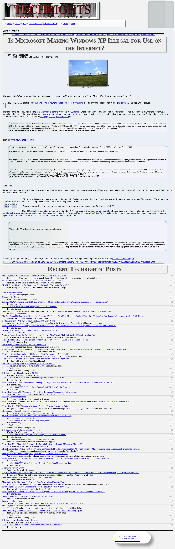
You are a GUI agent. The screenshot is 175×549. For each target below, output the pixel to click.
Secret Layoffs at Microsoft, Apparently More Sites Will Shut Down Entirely (33, 280)
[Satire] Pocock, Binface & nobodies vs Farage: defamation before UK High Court (35, 359)
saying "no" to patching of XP (56, 116)
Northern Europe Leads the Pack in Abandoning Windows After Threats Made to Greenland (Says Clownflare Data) (49, 335)
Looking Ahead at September (14, 397)
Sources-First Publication (12, 292)
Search (65, 24)
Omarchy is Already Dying (13, 468)
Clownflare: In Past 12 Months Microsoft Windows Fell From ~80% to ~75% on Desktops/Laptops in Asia (45, 340)
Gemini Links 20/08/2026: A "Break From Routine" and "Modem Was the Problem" (36, 387)
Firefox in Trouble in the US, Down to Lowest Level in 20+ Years (28, 439)
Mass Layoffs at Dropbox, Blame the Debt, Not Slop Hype (26, 506)
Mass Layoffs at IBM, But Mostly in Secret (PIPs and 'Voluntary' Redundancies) (34, 276)
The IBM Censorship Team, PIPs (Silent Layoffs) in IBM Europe (28, 363)
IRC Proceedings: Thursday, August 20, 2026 (20, 373)
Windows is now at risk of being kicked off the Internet (63, 103)
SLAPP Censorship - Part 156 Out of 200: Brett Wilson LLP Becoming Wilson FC (35, 285)
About (17, 24)
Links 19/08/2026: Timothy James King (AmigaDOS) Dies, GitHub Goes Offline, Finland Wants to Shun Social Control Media (53, 491)
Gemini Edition (35, 24)
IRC (24, 24)
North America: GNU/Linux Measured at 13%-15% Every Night (28, 321)
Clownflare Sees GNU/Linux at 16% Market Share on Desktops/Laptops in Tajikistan (36, 406)
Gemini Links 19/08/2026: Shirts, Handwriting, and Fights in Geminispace (32, 525)
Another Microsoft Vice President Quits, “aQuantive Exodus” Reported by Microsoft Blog (115, 35)
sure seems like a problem (100, 211)
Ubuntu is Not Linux (10, 297)
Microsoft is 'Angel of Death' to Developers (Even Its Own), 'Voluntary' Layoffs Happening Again (42, 510)
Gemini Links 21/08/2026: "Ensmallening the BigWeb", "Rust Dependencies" (33, 378)
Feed (73, 24)
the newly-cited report (22, 140)
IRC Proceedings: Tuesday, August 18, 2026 (20, 520)
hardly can (123, 103)
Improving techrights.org (12, 501)
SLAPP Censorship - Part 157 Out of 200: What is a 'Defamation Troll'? (31, 330)
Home (9, 24)
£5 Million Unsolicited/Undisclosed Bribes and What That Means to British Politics (35, 354)
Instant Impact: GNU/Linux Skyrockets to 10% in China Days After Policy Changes (36, 487)
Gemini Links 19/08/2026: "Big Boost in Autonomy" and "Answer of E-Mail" (34, 435)
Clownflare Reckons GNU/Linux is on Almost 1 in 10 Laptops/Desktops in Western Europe (39, 392)
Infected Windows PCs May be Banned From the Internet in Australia (43, 35)
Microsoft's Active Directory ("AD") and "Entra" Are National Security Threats (34, 482)
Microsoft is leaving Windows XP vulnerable (61, 112)
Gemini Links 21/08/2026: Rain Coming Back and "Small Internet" (29, 307)
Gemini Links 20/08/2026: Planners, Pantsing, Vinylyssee (25, 420)
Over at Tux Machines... (12, 368)
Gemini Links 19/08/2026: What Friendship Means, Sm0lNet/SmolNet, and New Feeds (37, 463)
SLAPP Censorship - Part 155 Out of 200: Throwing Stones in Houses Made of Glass (36, 416)
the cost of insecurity (121, 259)
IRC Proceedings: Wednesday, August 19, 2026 (21, 430)
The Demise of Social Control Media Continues (21, 411)
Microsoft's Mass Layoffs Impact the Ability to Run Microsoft (27, 477)
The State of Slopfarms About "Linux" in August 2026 (24, 344)
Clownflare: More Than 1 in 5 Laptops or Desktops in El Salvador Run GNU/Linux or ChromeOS (42, 444)
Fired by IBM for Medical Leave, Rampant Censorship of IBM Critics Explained (35, 454)
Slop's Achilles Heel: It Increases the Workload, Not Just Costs (27, 496)
